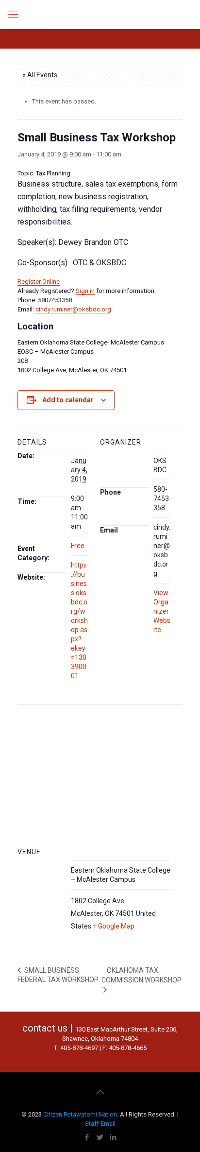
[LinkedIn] (113, 1137)
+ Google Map (113, 926)
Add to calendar (68, 400)
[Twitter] (100, 1137)
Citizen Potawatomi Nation (80, 1114)
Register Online (38, 281)
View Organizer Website (161, 611)
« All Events (39, 75)
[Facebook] (87, 1137)
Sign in (85, 290)
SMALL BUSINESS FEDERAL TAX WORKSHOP (58, 975)
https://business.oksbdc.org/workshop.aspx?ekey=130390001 (79, 620)
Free (77, 546)
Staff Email (100, 1123)
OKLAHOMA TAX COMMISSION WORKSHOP (141, 975)
